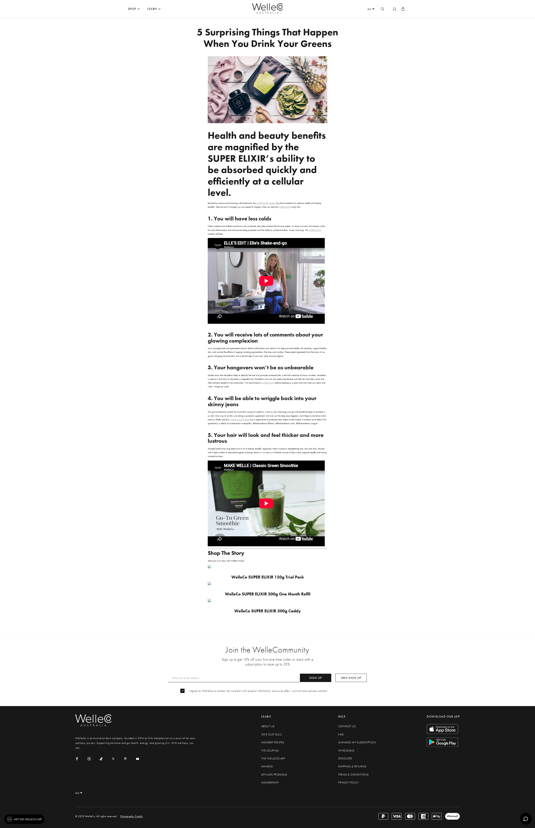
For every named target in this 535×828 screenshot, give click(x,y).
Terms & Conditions (353, 774)
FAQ (341, 734)
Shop (132, 9)
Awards (267, 766)
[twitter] (113, 758)
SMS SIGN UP (351, 678)
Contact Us (346, 726)
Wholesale (346, 750)
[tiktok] (101, 758)
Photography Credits (131, 816)
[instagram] (89, 758)
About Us (268, 726)
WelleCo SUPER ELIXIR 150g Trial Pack (267, 577)
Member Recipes (272, 742)
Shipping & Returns (352, 766)
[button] (24, 819)
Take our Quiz (271, 734)
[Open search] (382, 9)
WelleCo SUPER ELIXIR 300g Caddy (267, 611)
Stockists (345, 758)
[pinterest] (125, 758)
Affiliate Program (274, 774)
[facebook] (77, 758)
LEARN (152, 9)
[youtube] (137, 758)
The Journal (270, 750)
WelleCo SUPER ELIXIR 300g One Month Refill (267, 594)
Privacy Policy (348, 782)
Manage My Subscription (357, 742)
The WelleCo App (273, 758)
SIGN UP (315, 678)
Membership (270, 782)
